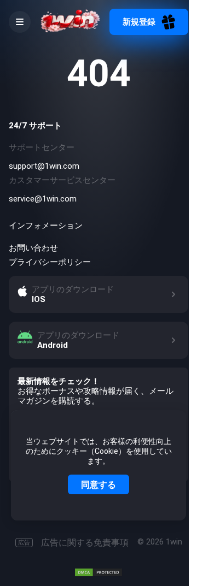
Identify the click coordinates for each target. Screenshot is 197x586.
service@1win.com (43, 199)
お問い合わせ (33, 248)
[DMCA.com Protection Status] (98, 572)
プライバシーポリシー (50, 262)
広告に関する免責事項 (73, 542)
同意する (98, 484)
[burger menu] (20, 22)
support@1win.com (44, 166)
